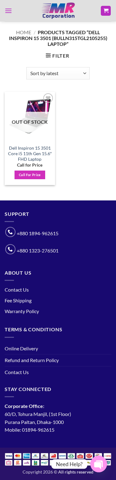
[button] (8, 10)
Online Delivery (21, 348)
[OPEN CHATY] (98, 464)
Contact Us (17, 289)
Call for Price (30, 175)
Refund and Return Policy (32, 360)
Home (23, 32)
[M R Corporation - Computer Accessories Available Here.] (58, 10)
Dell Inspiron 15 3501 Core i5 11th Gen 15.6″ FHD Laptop (30, 153)
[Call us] (10, 232)
